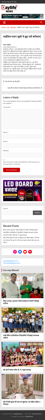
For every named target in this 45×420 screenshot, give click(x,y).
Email (5, 141)
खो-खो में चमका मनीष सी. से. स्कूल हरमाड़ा (15, 235)
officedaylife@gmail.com (11, 263)
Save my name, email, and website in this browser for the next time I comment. (21, 163)
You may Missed (11, 270)
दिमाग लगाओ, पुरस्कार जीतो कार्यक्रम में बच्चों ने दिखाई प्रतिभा (20, 230)
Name (5, 132)
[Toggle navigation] (4, 22)
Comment (7, 107)
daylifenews (18, 414)
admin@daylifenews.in (10, 261)
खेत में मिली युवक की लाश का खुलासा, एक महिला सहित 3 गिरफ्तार (21, 238)
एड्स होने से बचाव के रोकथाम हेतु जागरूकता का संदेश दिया (24, 88)
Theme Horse (36, 414)
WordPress (29, 417)
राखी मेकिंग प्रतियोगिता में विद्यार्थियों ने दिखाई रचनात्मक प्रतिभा (20, 232)
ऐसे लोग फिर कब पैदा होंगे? (12, 81)
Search (5, 208)
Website (6, 151)
